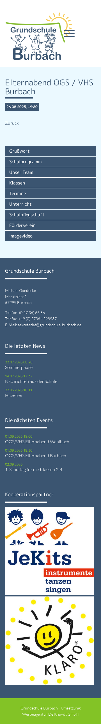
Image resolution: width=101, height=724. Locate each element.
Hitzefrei (13, 395)
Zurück (12, 123)
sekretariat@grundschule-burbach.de (49, 324)
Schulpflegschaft (27, 215)
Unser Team (21, 172)
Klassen (17, 183)
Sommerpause (19, 367)
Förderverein (22, 225)
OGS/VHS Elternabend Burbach (35, 455)
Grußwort (19, 151)
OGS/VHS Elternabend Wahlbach (37, 441)
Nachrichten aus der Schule (31, 381)
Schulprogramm (25, 162)
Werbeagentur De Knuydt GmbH (50, 714)
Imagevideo (21, 236)
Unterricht (20, 204)
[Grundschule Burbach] (38, 36)
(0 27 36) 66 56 (32, 312)
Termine (17, 193)
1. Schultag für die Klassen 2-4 (33, 469)
